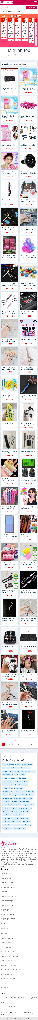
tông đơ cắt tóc (7, 781)
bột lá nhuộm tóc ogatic (28, 771)
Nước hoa (3, 983)
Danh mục (3, 892)
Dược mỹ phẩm (5, 947)
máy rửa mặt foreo (28, 805)
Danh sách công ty (7, 901)
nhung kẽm (6, 811)
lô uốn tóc (22, 775)
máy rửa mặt (20, 791)
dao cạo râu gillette (8, 805)
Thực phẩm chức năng (8, 965)
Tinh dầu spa (4, 988)
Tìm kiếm (31, 7)
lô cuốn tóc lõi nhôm (18, 815)
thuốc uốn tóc (15, 768)
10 (31, 744)
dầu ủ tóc (29, 808)
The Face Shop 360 (21, 1013)
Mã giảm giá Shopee (7, 919)
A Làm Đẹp (27, 1018)
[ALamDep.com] (9, 2)
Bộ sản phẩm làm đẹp (8, 979)
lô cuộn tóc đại (18, 788)
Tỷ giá (12, 1013)
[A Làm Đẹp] (9, 843)
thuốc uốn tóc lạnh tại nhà (25, 795)
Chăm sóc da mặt (6, 938)
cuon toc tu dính (24, 811)
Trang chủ (3, 11)
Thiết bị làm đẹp (6, 974)
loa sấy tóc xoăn (7, 798)
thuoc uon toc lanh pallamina (24, 764)
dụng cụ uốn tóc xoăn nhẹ (10, 818)
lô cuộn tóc (6, 768)
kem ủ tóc (31, 791)
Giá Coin (5, 1015)
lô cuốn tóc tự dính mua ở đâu (23, 798)
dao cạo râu (6, 801)
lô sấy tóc (19, 805)
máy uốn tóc (26, 821)
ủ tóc (4, 808)
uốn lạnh (5, 795)
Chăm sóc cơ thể (6, 943)
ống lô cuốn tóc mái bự (9, 825)
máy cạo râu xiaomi (18, 808)
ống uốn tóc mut (26, 768)
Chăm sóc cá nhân (6, 961)
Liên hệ (2, 923)
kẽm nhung (12, 795)
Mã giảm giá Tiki (6, 910)
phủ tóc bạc (6, 821)
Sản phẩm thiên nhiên (7, 952)
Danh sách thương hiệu (8, 896)
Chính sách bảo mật (7, 878)
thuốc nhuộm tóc (8, 788)
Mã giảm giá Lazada (7, 914)
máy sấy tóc (6, 815)
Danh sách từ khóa (7, 905)
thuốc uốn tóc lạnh (8, 785)
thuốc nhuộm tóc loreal (20, 781)
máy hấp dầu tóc (8, 775)
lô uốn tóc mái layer (21, 785)
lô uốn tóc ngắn (21, 778)
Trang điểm (4, 934)
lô (26, 791)
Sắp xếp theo (17, 64)
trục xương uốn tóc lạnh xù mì (20, 801)
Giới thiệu (3, 874)
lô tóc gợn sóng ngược (25, 825)
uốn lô (9, 808)
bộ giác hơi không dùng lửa (11, 771)
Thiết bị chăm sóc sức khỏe (10, 970)
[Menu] (35, 2)
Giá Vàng (30, 1013)
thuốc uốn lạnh (7, 828)
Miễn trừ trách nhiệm (7, 887)
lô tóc (16, 775)
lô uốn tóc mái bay (8, 764)
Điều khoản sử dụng (7, 883)
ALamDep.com (17, 1018)
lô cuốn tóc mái (24, 818)
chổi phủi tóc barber (19, 828)
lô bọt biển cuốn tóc (9, 791)
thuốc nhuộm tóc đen (9, 778)
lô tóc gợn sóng (16, 821)
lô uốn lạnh (14, 811)
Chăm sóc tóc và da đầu (14, 11)
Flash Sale (5, 16)
